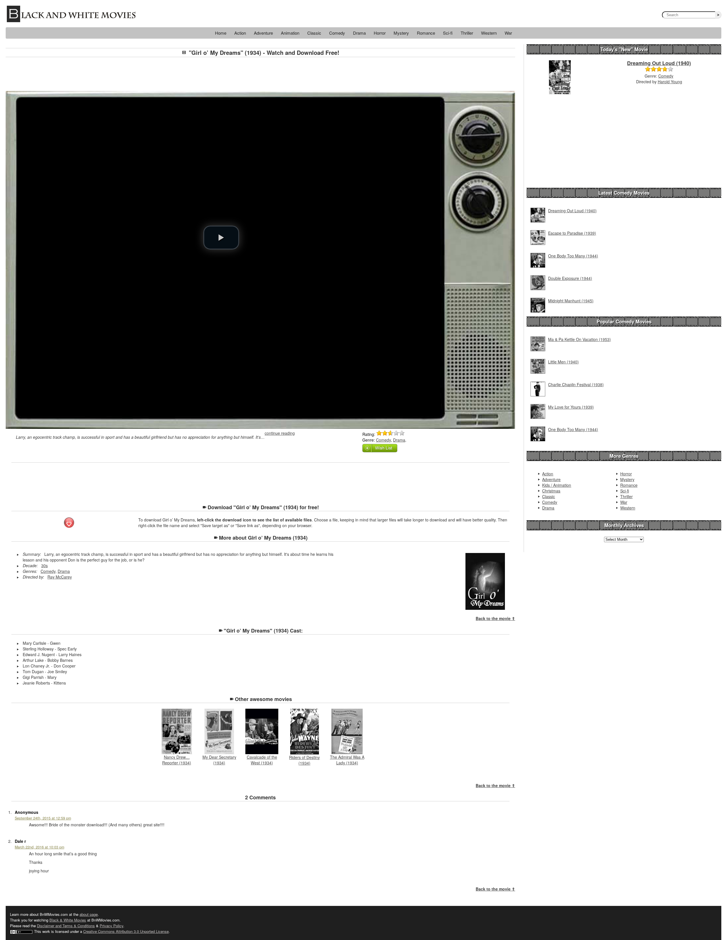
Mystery (401, 33)
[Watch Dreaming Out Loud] (560, 77)
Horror (380, 33)
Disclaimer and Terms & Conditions (66, 925)
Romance (426, 33)
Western (489, 33)
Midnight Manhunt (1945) (571, 300)
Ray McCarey (59, 577)
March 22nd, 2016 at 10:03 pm (39, 847)
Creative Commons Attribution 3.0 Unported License (126, 931)
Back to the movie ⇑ (495, 618)
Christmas (551, 491)
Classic (314, 33)
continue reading (280, 433)
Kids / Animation (556, 485)
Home (220, 33)
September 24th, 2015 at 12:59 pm (43, 818)
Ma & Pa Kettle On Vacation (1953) (579, 339)
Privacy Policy (111, 925)
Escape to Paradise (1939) (572, 233)
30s (44, 565)
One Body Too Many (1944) (573, 256)
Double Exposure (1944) (570, 278)
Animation (290, 33)
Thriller (467, 33)
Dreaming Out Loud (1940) (659, 63)
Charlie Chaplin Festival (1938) (576, 384)
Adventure (263, 33)
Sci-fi (448, 33)
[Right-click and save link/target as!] (69, 523)
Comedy (337, 33)
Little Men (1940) (563, 362)
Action (240, 33)
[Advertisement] (260, 74)
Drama (359, 33)
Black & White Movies (67, 920)
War (508, 33)
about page (89, 914)
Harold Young (670, 81)
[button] (221, 237)
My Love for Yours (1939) (571, 407)
